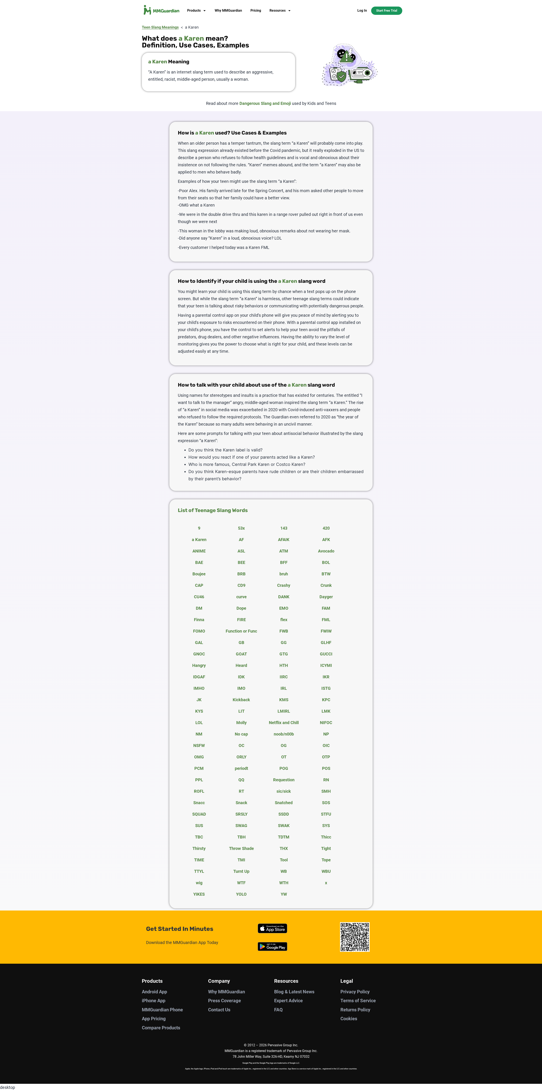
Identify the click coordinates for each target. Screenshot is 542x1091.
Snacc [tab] (199, 802)
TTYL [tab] (199, 871)
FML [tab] (326, 619)
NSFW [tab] (199, 745)
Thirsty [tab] (199, 848)
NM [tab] (199, 734)
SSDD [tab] (283, 814)
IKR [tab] (326, 676)
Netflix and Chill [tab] (284, 722)
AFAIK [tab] (283, 539)
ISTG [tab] (326, 688)
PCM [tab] (199, 768)
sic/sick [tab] (284, 791)
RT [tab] (241, 791)
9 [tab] (199, 528)
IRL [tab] (284, 688)
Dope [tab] (241, 608)
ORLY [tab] (241, 756)
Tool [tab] (284, 859)
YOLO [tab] (241, 894)
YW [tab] (284, 894)
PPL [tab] (199, 779)
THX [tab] (284, 848)
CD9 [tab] (241, 585)
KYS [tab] (199, 711)
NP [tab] (326, 734)
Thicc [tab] (326, 837)
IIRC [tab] (284, 676)
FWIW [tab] (326, 631)
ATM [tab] (283, 551)
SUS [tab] (199, 825)
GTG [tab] (283, 654)
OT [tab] (283, 756)
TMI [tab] (241, 859)
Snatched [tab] (284, 802)
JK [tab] (199, 699)
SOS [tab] (326, 802)
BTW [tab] (326, 573)
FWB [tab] (283, 631)
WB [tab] (284, 871)
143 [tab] (283, 528)
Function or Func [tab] (241, 631)
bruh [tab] (283, 573)
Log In (362, 10)
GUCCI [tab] (326, 654)
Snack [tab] (241, 802)
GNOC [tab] (199, 654)
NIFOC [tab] (326, 722)
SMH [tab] (326, 791)
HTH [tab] (283, 665)
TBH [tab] (241, 837)
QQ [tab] (241, 779)
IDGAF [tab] (199, 676)
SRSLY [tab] (241, 814)
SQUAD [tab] (199, 814)
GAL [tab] (199, 642)
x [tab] (326, 882)
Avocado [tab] (326, 551)
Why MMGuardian (228, 10)
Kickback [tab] (241, 699)
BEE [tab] (241, 562)
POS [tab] (326, 768)
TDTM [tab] (283, 837)
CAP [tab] (199, 585)
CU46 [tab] (199, 596)
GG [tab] (284, 642)
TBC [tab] (199, 837)
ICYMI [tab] (326, 665)
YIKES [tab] (199, 894)
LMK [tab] (326, 711)
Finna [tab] (199, 619)
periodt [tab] (241, 768)
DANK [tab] (283, 596)
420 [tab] (326, 528)
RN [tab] (326, 779)
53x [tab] (241, 528)
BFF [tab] (284, 562)
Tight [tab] (326, 848)
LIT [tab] (241, 711)
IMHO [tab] (199, 688)
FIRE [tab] (241, 619)
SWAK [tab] (284, 825)
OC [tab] (241, 745)
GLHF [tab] (326, 642)
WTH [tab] (283, 882)
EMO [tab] (283, 608)
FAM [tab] (326, 608)
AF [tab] (241, 539)
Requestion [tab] (284, 779)
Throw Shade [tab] (241, 848)
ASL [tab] (241, 551)
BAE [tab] (199, 562)
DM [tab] (199, 608)
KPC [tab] (326, 699)
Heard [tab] (241, 665)
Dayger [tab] (326, 596)
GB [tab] (241, 642)
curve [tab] (241, 596)
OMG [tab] (199, 756)
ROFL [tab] (199, 791)
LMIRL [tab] (284, 711)
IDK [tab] (241, 676)
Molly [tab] (241, 722)
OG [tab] (284, 745)
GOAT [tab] (241, 654)
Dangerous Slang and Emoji (265, 103)
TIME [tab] (199, 859)
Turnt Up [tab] (241, 871)
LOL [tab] (199, 722)
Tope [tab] (326, 859)
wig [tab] (199, 882)
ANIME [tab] (199, 551)
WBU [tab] (326, 871)
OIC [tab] (326, 745)
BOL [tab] (326, 562)
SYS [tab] (326, 825)
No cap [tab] (241, 734)
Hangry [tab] (199, 665)
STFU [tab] (326, 814)
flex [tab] (283, 619)
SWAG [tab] (241, 825)
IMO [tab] (241, 688)
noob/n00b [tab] (284, 734)
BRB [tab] (241, 573)
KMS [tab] (283, 699)
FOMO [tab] (199, 631)
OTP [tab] (326, 756)
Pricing (255, 10)
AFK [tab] (326, 539)
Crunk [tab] (326, 585)
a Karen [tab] (199, 539)
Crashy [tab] (283, 585)
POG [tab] (283, 768)
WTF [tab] (241, 882)
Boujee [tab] (199, 573)
